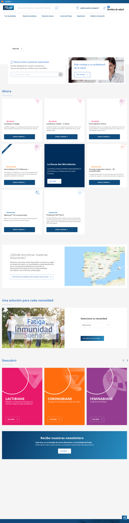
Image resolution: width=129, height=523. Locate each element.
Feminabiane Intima (97, 124)
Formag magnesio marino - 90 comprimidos (102, 170)
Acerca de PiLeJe (66, 16)
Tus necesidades (10, 16)
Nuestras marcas (48, 16)
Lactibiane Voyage (11, 124)
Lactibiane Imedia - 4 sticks (57, 124)
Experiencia (81, 16)
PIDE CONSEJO (80, 74)
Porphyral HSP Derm (55, 215)
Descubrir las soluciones (91, 338)
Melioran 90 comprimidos (15, 215)
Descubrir (52, 181)
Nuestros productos (30, 16)
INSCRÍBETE (63, 451)
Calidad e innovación (97, 16)
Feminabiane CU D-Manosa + (16, 169)
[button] (96, 325)
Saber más (15, 49)
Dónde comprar (18, 137)
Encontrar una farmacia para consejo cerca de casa (30, 277)
